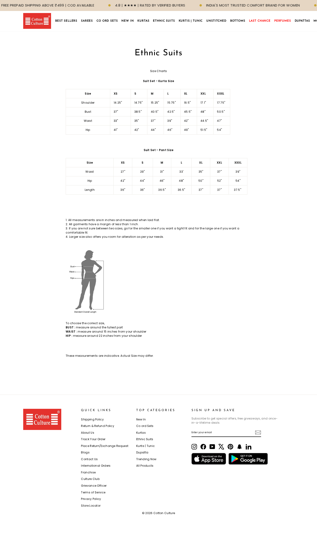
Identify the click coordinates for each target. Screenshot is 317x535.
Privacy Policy (91, 499)
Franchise (88, 472)
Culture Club (90, 479)
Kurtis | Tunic (145, 446)
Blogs (85, 452)
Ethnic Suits (144, 439)
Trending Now (146, 459)
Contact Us (89, 459)
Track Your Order (93, 439)
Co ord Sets (144, 426)
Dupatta (142, 452)
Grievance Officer (94, 486)
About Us (87, 433)
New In (141, 419)
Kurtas (141, 433)
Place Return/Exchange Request (104, 446)
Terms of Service (93, 492)
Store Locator (90, 506)
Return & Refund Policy (97, 426)
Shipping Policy (92, 419)
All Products (145, 466)
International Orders (95, 466)
